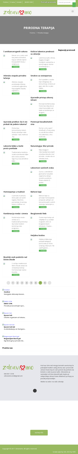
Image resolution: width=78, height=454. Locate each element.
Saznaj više (39, 433)
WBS (74, 452)
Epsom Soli (8, 315)
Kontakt (19, 2)
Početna (5, 2)
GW (65, 452)
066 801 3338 (28, 2)
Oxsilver (7, 292)
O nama (12, 2)
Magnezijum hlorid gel (12, 338)
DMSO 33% (8, 303)
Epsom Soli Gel (9, 327)
